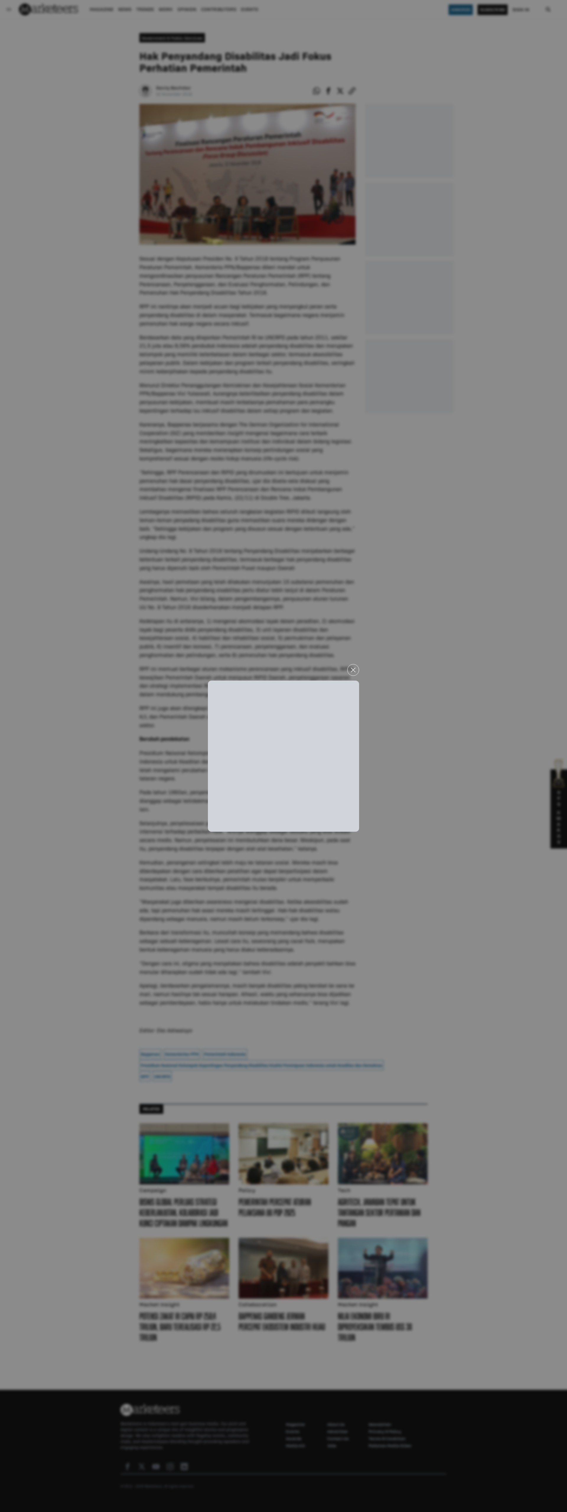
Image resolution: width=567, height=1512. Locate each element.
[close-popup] (353, 670)
